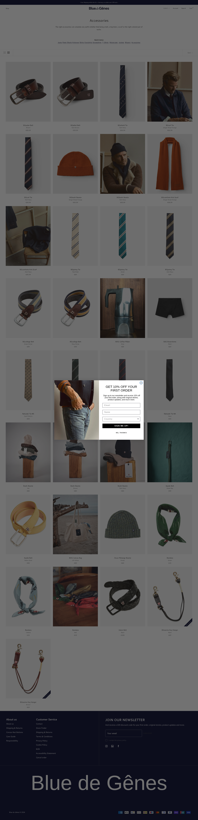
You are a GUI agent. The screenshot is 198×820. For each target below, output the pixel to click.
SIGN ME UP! (121, 426)
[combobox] (120, 419)
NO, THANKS (121, 433)
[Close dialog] (141, 382)
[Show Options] (138, 419)
